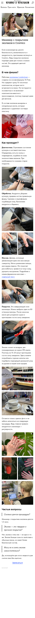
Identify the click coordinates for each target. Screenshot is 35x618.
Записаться (17, 563)
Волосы (4, 7)
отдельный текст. (8, 277)
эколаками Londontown (18, 77)
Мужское (20, 7)
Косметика (29, 7)
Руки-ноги (12, 7)
